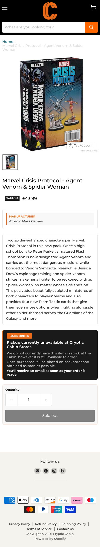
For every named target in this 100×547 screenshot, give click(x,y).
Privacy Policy (19, 524)
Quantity (12, 389)
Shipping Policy (74, 524)
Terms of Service (39, 529)
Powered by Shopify (50, 538)
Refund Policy (46, 524)
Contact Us (65, 529)
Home (7, 42)
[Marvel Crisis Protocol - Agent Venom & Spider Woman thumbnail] (10, 162)
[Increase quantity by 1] (46, 400)
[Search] (91, 27)
